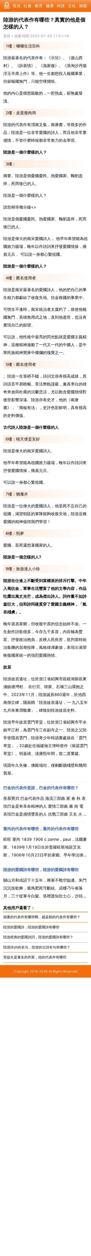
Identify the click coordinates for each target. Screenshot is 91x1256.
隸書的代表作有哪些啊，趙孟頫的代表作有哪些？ (41, 917)
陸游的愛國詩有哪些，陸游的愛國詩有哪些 (41, 869)
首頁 (17, 5)
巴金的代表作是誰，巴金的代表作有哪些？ (41, 787)
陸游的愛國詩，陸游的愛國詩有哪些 (31, 927)
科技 (61, 5)
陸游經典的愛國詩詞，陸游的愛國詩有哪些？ (38, 937)
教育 (39, 5)
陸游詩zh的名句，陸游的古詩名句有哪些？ (36, 947)
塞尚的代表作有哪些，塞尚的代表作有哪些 (41, 828)
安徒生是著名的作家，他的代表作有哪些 (34, 957)
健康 (50, 5)
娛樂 (83, 5)
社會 (28, 5)
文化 (72, 5)
